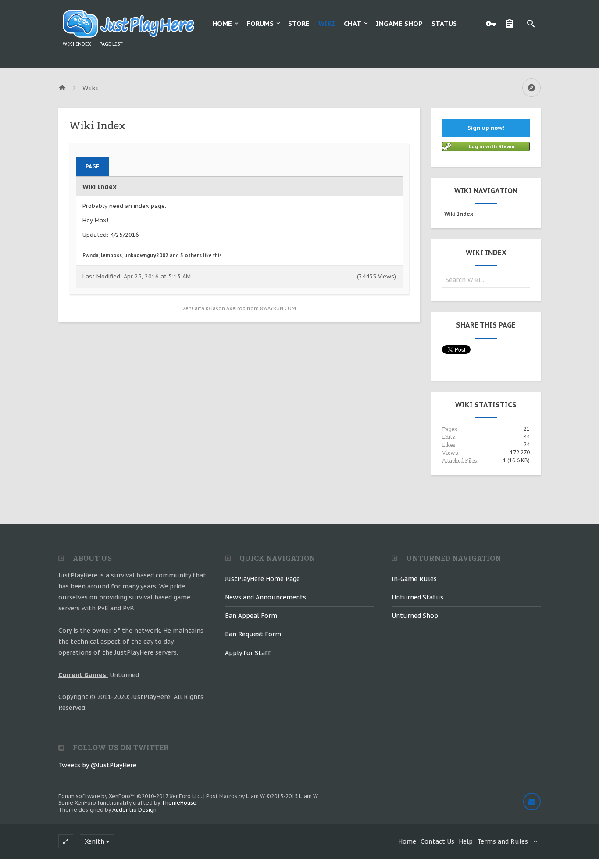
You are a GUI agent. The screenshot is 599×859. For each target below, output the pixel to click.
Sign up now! (485, 128)
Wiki (326, 23)
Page (92, 166)
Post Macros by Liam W (262, 796)
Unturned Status (417, 597)
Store (299, 23)
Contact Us (437, 841)
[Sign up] (511, 24)
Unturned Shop (415, 616)
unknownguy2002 (146, 255)
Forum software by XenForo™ (130, 796)
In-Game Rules (414, 579)
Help (466, 841)
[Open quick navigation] (531, 87)
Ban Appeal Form (251, 616)
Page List (111, 44)
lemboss (111, 255)
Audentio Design (134, 809)
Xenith (94, 841)
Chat (352, 23)
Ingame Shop (399, 23)
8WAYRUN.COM (278, 308)
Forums (260, 23)
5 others (191, 255)
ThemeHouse (178, 802)
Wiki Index (77, 44)
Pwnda (90, 255)
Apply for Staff (248, 653)
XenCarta (193, 308)
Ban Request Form (253, 634)
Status (444, 23)
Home (222, 23)
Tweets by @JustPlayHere (97, 765)
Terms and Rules (502, 841)
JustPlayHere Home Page (262, 579)
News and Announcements (265, 597)
